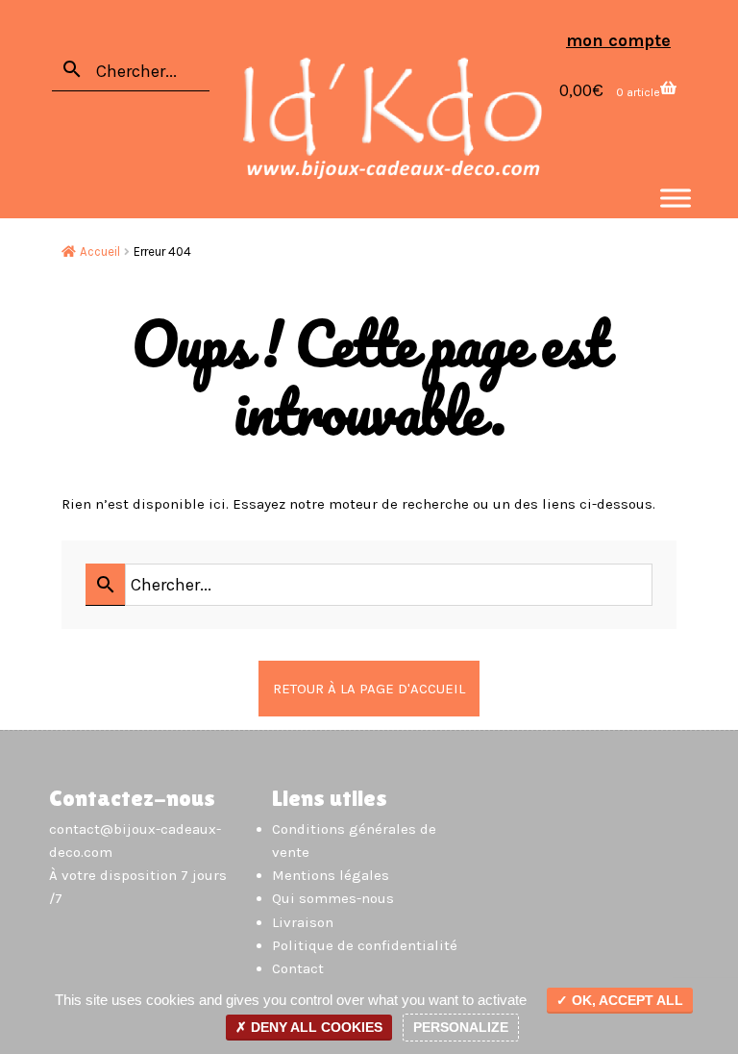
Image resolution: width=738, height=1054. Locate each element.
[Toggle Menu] (675, 197)
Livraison (302, 922)
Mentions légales (330, 875)
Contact (298, 968)
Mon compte (618, 40)
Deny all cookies (314, 1027)
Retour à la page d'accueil (369, 688)
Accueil (100, 251)
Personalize (460, 1027)
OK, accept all (625, 1000)
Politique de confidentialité (364, 945)
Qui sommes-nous (333, 898)
